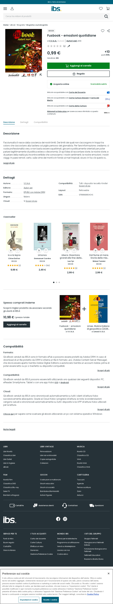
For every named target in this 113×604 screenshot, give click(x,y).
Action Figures (46, 495)
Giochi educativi (47, 483)
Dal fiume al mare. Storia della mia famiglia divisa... (99, 256)
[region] (56, 586)
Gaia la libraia (9, 550)
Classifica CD (83, 455)
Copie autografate (48, 459)
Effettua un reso (36, 546)
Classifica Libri (9, 455)
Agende (80, 483)
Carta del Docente (77, 92)
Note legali (9, 429)
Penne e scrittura (84, 487)
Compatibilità (41, 122)
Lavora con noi (63, 550)
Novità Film (8, 479)
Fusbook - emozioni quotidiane (69, 327)
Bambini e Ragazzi (11, 495)
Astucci (80, 495)
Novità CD (81, 451)
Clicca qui (8, 414)
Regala (80, 73)
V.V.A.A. (53, 40)
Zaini (79, 491)
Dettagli (24, 122)
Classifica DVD (9, 483)
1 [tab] (23, 75)
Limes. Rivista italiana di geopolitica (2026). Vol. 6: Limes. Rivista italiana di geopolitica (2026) (98, 327)
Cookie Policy (93, 594)
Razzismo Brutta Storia (93, 559)
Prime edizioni (46, 451)
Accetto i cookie (50, 599)
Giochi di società (47, 487)
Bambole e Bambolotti (49, 491)
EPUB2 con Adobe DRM (34, 192)
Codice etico (62, 554)
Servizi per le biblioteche (67, 538)
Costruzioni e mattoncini (50, 479)
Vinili (79, 459)
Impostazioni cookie (29, 599)
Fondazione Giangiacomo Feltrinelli (95, 550)
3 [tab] (59, 282)
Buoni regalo (8, 542)
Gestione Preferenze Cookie (41, 554)
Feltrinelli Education (92, 555)
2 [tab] (56, 282)
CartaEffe (7, 546)
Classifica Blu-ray (11, 487)
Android (64, 382)
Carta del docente (38, 538)
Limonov (42, 255)
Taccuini (80, 479)
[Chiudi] (109, 573)
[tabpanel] (23, 53)
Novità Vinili (82, 463)
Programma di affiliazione (68, 542)
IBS (57, 58)
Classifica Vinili (83, 467)
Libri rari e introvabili (48, 455)
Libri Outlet (7, 459)
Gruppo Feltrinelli (91, 538)
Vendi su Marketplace (66, 546)
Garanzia (34, 550)
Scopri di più (31, 201)
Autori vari (71, 40)
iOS (56, 382)
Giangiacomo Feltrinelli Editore (94, 543)
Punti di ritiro (8, 538)
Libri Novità (7, 451)
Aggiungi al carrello (80, 65)
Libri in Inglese (9, 463)
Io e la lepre (14, 255)
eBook (5, 467)
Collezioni (44, 463)
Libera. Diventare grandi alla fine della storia (70, 256)
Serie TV (6, 491)
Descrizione (9, 122)
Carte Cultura (36, 542)
